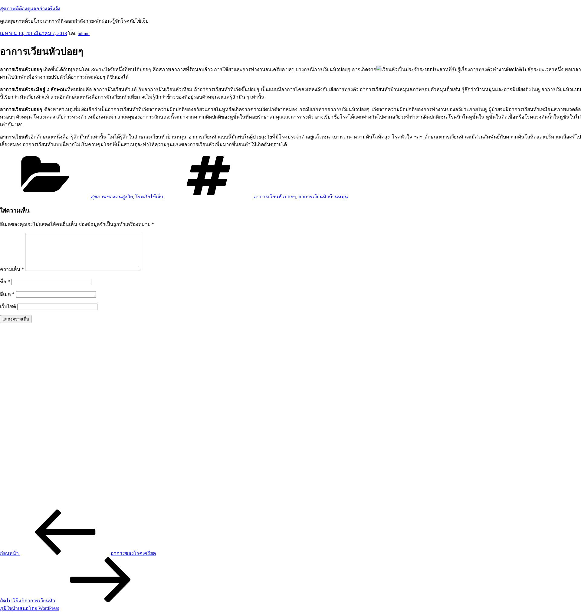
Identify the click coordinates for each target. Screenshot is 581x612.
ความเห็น (12, 269)
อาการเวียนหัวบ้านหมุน (323, 196)
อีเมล (7, 294)
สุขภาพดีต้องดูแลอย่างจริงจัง (30, 8)
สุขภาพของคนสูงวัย (112, 196)
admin (84, 33)
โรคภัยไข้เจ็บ (149, 196)
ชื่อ (5, 281)
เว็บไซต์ (8, 306)
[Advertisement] (181, 418)
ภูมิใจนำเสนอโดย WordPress (29, 608)
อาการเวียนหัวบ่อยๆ (275, 196)
